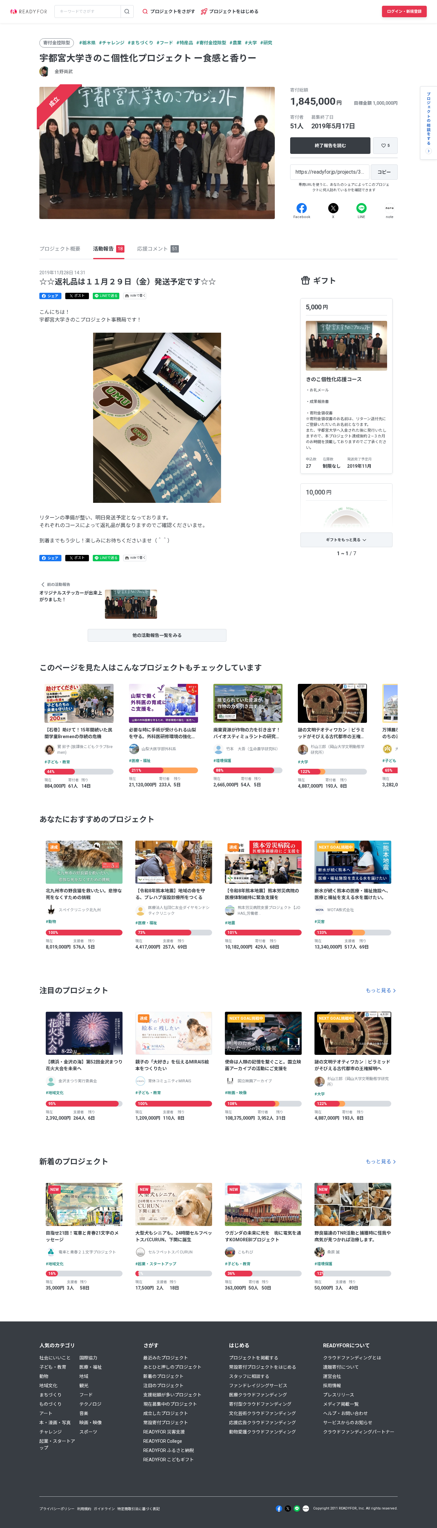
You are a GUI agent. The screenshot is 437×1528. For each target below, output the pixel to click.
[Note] (390, 208)
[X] (333, 208)
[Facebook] (302, 208)
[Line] (361, 208)
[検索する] (127, 11)
